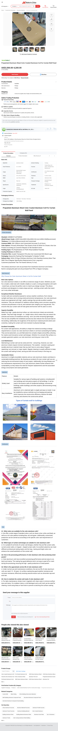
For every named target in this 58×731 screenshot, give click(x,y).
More (2, 720)
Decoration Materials (21, 10)
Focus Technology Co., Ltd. (20, 725)
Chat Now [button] (44, 74)
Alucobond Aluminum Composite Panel (32, 697)
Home (2, 10)
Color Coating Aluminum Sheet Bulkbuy (21, 717)
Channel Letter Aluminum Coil (7, 676)
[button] (52, 156)
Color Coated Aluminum (37, 711)
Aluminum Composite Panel (31, 10)
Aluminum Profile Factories (38, 707)
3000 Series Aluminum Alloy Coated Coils (36, 674)
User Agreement (37, 725)
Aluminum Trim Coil (33, 676)
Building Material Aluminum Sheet (23, 714)
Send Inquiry (15, 74)
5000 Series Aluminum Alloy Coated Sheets (36, 679)
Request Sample (24, 77)
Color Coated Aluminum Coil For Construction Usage (8, 674)
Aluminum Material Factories (23, 707)
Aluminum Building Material (23, 711)
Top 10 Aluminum (50, 714)
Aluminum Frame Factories (8, 711)
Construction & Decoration (10, 10)
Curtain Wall (5, 694)
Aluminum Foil (46, 679)
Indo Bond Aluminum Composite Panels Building (13, 701)
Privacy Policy (50, 725)
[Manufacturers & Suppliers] (29, 2)
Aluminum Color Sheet (39, 714)
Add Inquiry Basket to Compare (29, 54)
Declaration (43, 725)
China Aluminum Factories (8, 707)
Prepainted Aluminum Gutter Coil (50, 676)
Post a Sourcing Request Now (42, 617)
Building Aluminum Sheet (8, 714)
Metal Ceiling (13, 694)
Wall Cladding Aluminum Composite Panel (12, 697)
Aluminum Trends (6, 717)
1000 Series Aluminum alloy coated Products (50, 674)
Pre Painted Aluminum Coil (21, 674)
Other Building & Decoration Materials (27, 694)
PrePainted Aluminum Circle (7, 679)
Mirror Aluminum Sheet (20, 676)
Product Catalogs (21, 671)
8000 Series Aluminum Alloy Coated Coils (22, 679)
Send (13, 617)
